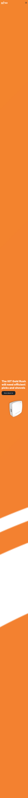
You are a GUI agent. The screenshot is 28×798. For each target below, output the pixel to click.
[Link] (4, 2)
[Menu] (26, 2)
